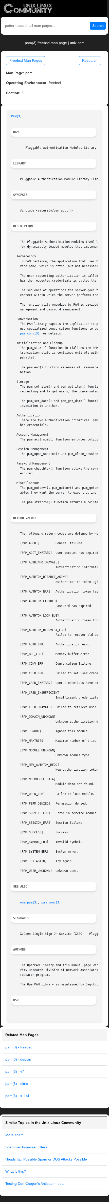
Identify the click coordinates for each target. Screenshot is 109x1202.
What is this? (15, 1171)
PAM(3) (16, 116)
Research (90, 60)
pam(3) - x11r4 (17, 1096)
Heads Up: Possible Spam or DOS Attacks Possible (46, 1159)
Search (98, 26)
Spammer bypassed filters (26, 1147)
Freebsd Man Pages (25, 60)
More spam (14, 1135)
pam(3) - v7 (14, 1071)
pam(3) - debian (18, 1059)
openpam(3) (29, 902)
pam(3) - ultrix (16, 1084)
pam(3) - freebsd (18, 1047)
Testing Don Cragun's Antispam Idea (34, 1184)
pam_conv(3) (30, 333)
